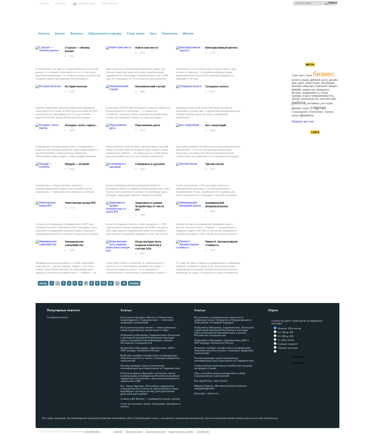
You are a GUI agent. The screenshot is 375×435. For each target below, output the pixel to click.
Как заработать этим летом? (211, 381)
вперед (134, 283)
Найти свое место (146, 47)
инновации (327, 83)
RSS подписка (110, 3)
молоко (296, 92)
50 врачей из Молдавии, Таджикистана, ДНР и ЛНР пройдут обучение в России (147, 349)
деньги (315, 79)
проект (296, 98)
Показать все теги (303, 121)
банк (309, 75)
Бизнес (60, 33)
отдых (306, 95)
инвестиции (312, 83)
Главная (44, 3)
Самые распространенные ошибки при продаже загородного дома (223, 367)
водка (305, 79)
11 (110, 283)
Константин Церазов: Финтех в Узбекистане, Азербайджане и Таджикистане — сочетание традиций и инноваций (146, 320)
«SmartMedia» (92, 431)
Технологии (170, 33)
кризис (297, 89)
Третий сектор (214, 164)
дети (324, 79)
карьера (297, 86)
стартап (318, 107)
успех (295, 115)
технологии (316, 111)
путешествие (328, 98)
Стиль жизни (136, 33)
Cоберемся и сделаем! (150, 164)
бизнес (323, 74)
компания (321, 86)
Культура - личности (206, 393)
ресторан (327, 103)
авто (302, 75)
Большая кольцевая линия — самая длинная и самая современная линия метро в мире (148, 328)
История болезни (76, 86)
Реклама (60, 3)
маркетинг (309, 89)
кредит (333, 86)
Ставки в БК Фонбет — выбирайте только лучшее (150, 399)
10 (103, 283)
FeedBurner (203, 431)
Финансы (76, 33)
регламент (313, 103)
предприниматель (322, 95)
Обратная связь (86, 3)
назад (43, 283)
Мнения (188, 33)
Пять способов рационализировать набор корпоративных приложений (219, 374)
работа (299, 102)
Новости (44, 33)
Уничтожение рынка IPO (80, 202)
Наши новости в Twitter (181, 431)
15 (123, 283)
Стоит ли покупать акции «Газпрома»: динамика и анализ (150, 405)
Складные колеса (217, 86)
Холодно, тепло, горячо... (81, 125)
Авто (153, 33)
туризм (328, 111)
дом (294, 83)
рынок (296, 108)
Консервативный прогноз (221, 47)
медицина (323, 89)
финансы (307, 115)
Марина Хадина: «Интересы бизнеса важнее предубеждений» (220, 387)
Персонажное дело (147, 125)
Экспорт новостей (156, 431)
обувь (324, 92)
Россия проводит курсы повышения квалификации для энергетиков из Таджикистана (150, 367)
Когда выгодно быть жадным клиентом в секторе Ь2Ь (148, 245)
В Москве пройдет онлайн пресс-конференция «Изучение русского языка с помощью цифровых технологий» (150, 358)
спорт (305, 108)
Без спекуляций (215, 125)
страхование (300, 111)
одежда (296, 95)
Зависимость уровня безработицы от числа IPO (149, 206)
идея (301, 83)
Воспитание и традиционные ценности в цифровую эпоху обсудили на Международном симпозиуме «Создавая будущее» (222, 320)
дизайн (333, 79)
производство (309, 98)
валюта (296, 79)
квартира (308, 86)
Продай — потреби (77, 164)
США (295, 75)
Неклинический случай (150, 86)
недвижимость (311, 92)
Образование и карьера (105, 33)
